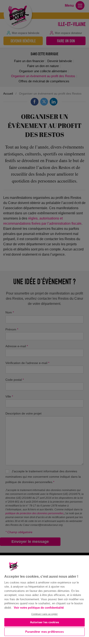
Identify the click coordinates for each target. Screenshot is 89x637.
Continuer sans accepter (44, 614)
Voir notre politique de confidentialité (39, 607)
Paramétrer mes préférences (44, 631)
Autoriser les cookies (44, 622)
